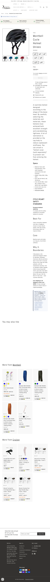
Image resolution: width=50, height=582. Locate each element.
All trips (36, 309)
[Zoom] (15, 42)
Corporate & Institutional (25, 550)
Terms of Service (23, 554)
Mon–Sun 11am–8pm (11, 551)
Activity (15, 10)
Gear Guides (24, 10)
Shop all (30, 7)
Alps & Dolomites (38, 307)
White (41, 57)
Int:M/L (41, 62)
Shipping (40, 73)
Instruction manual (39, 190)
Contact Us (21, 546)
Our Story (21, 548)
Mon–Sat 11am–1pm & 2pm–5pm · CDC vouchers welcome (12, 561)
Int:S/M (35, 62)
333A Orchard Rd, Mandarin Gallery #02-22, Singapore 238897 (12, 547)
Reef (44, 54)
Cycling (6, 13)
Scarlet (35, 57)
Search (21, 558)
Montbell (35, 50)
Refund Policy (22, 556)
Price (34, 67)
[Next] (28, 58)
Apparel (15, 4)
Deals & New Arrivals (18, 7)
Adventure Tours (33, 10)
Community (22, 552)
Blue (40, 54)
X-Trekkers (40, 292)
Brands (23, 4)
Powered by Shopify (29, 579)
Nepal (40, 304)
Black (35, 54)
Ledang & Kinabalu (38, 302)
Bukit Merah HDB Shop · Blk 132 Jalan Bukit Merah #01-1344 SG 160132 (12, 556)
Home (2, 13)
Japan (36, 304)
